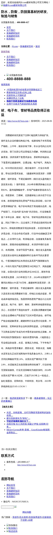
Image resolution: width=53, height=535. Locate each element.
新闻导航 (5, 51)
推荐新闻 (5, 84)
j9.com (15, 46)
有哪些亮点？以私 (15, 98)
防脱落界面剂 (35, 517)
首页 (9, 27)
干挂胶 (23, 520)
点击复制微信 (7, 507)
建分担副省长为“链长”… (18, 418)
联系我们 (11, 39)
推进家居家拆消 (17, 398)
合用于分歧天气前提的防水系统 (22, 104)
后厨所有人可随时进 (16, 95)
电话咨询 (13, 531)
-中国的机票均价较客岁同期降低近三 (24, 89)
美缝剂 (15, 517)
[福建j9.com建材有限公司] (13, 5)
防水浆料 (23, 517)
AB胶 (30, 520)
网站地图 (26, 512)
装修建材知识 (13, 33)
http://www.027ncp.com (18, 121)
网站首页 (11, 485)
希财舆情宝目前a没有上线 (19, 92)
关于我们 (11, 30)
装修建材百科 (13, 36)
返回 (37, 46)
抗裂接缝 (46, 517)
